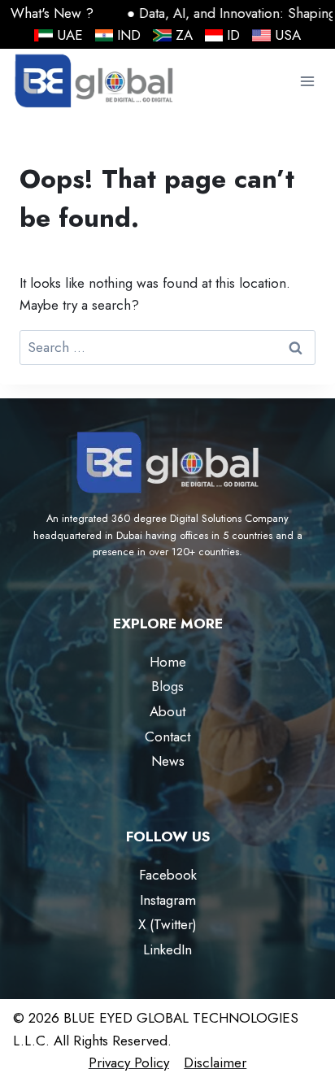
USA (288, 35)
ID (233, 35)
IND (129, 35)
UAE (70, 35)
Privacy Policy (129, 1062)
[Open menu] (307, 81)
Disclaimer (215, 1062)
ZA (184, 35)
